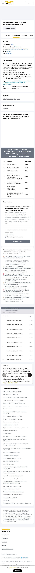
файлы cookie (12, 567)
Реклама (4, 545)
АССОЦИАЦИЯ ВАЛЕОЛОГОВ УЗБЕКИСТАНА (11, 188)
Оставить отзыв (9, 28)
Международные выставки (10, 425)
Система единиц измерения (10, 461)
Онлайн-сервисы (7, 433)
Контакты (4, 542)
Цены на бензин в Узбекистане (11, 452)
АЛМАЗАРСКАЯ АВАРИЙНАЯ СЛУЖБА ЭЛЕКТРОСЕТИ (15, 333)
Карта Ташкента (7, 409)
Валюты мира (6, 500)
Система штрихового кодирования (12, 494)
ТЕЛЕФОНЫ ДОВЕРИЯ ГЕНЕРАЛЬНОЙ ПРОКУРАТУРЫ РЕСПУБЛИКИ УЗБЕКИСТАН (15, 329)
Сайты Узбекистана (8, 464)
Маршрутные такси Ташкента (11, 422)
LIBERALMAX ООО (12, 170)
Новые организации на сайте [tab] (9, 312)
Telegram (25, 557)
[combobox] (30, 2)
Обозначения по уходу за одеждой (12, 419)
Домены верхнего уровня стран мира (13, 400)
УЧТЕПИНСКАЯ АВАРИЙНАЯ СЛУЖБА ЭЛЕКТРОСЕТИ (15, 338)
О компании (5, 538)
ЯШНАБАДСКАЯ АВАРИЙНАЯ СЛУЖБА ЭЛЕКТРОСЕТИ (15, 320)
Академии (17, 99)
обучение (5, 108)
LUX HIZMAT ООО (12, 164)
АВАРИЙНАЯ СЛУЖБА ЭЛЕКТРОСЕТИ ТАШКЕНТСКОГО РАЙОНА (15, 359)
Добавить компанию (7, 549)
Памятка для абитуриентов (10, 394)
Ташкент (5, 82)
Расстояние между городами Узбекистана (15, 397)
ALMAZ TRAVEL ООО (13, 167)
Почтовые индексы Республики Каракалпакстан (16, 478)
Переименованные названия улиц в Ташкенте (15, 427)
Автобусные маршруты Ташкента (12, 391)
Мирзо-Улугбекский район (15, 82)
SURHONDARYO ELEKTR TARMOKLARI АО (15, 355)
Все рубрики (5, 534)
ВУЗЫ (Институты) (8, 99)
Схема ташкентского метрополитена (13, 492)
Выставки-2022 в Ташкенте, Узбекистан (14, 403)
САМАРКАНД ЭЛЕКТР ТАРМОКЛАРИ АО (15, 351)
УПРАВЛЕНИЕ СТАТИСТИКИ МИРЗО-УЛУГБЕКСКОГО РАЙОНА (15, 194)
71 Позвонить (17, 46)
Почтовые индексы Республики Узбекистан (15, 436)
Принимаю (18, 570)
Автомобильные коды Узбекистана (12, 476)
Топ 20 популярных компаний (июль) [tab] (10, 308)
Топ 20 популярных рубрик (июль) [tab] (10, 310)
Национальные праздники (10, 430)
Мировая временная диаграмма (12, 489)
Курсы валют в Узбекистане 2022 (12, 458)
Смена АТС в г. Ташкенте (10, 497)
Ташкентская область (25, 81)
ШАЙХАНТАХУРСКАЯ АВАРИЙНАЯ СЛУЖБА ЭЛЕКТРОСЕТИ (15, 346)
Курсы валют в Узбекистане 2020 (12, 416)
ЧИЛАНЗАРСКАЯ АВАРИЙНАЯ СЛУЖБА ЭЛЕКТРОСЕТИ (15, 324)
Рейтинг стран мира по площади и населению (15, 406)
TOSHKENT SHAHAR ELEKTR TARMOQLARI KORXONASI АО (15, 342)
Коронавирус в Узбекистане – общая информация (17, 503)
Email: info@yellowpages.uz (9, 554)
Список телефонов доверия (10, 455)
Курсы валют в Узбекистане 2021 (12, 486)
